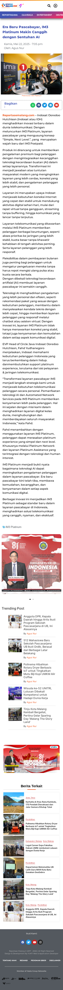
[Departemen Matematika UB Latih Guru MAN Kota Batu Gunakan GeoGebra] (13, 867)
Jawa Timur (30, 798)
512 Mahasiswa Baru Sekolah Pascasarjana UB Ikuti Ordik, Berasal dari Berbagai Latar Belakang (38, 647)
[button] (49, 6)
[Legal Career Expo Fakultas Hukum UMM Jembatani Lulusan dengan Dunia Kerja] (13, 846)
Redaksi (24, 960)
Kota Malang (48, 841)
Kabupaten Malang (34, 841)
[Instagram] (40, 942)
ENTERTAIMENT (44, 15)
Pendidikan (30, 819)
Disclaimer (54, 960)
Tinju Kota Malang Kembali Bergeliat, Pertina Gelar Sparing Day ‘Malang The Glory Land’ (38, 715)
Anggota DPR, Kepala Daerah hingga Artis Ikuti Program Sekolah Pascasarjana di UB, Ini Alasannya (39, 623)
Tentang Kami (9, 960)
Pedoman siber (38, 960)
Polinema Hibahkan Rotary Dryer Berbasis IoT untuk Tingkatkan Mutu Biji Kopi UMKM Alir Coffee (39, 671)
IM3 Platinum (13, 527)
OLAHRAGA (27, 15)
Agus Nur (32, 633)
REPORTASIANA (10, 15)
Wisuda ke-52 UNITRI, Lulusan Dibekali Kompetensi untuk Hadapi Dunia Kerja (38, 693)
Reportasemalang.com (18, 115)
